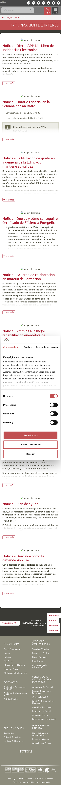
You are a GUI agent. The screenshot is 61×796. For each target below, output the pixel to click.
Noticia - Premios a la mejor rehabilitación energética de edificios (23, 335)
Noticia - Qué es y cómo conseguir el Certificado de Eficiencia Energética (30, 220)
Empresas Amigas (11, 669)
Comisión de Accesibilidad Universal (43, 702)
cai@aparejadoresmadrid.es (30, 134)
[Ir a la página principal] (3, 2)
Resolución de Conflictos (42, 711)
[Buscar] (31, 10)
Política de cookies (45, 778)
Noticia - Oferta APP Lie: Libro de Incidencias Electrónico (28, 47)
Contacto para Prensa (41, 743)
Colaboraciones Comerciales (44, 719)
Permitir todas (31, 435)
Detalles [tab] (28, 347)
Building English (11, 699)
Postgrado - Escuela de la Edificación (14, 688)
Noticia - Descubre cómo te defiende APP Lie (23, 558)
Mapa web (35, 782)
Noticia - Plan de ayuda (20, 504)
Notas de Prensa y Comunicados (40, 734)
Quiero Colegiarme (40, 657)
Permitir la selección (30, 444)
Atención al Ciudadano (41, 707)
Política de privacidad (27, 778)
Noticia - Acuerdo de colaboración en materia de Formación (28, 276)
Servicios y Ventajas (40, 649)
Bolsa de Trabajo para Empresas (41, 692)
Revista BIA (9, 733)
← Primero (54, 615)
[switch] (54, 405)
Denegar (30, 454)
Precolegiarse (38, 661)
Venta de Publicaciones (13, 741)
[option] (16, 649)
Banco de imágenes (40, 739)
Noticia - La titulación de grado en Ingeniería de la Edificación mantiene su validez (28, 162)
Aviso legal (12, 778)
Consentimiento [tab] (11, 347)
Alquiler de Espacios (40, 715)
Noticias (7, 657)
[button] (10, 623)
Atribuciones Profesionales (15, 673)
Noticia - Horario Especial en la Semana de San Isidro (26, 104)
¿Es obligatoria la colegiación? (39, 666)
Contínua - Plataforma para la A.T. (15, 694)
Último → (53, 630)
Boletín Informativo (12, 737)
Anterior (53, 620)
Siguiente (53, 625)
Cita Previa (8, 661)
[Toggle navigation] (55, 10)
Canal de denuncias (21, 782)
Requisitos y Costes (40, 653)
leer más (10, 82)
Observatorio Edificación (14, 665)
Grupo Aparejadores (12, 649)
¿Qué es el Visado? (40, 697)
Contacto (46, 782)
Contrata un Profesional (42, 687)
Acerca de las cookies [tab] (47, 347)
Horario (7, 653)
